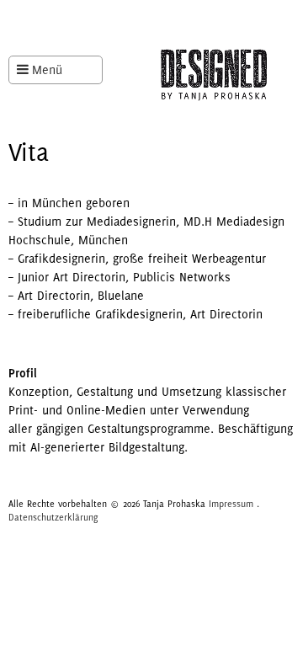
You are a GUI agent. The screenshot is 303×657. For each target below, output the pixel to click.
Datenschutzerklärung (53, 517)
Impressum (231, 504)
